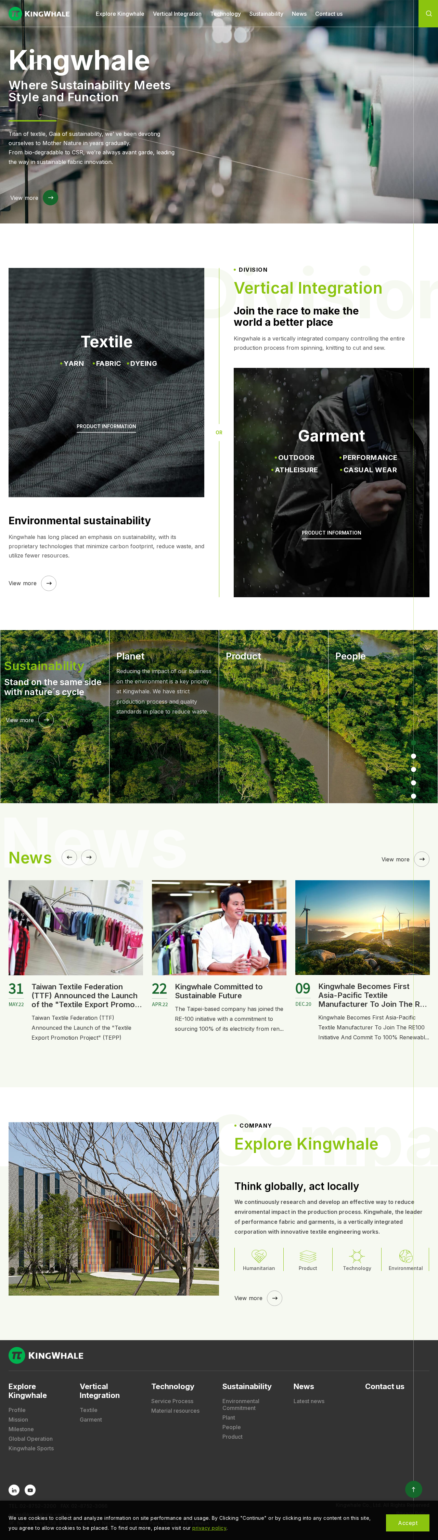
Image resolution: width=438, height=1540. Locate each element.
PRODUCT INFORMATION (106, 426)
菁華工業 (39, 14)
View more (24, 197)
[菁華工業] (219, 1355)
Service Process (172, 1401)
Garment (91, 1419)
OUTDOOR (296, 457)
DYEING (143, 363)
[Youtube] (30, 1490)
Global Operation (31, 1438)
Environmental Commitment (240, 1404)
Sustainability (266, 13)
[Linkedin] (14, 1490)
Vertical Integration (177, 13)
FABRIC (108, 363)
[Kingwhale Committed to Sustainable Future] (76, 927)
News (299, 13)
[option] (219, 111)
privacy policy (209, 1528)
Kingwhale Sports (31, 1448)
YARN (74, 363)
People (231, 1427)
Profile (17, 1410)
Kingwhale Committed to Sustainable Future (75, 991)
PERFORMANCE (370, 457)
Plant (228, 1417)
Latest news (309, 1401)
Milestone (21, 1429)
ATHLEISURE (296, 470)
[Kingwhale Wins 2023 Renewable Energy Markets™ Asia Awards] (362, 927)
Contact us (329, 13)
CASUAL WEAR (370, 470)
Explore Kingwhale (120, 13)
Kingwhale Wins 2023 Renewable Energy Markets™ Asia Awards (370, 995)
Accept (407, 1522)
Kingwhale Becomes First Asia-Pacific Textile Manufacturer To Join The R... (229, 995)
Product (232, 1436)
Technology (225, 13)
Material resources (175, 1410)
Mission (18, 1419)
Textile (89, 1410)
